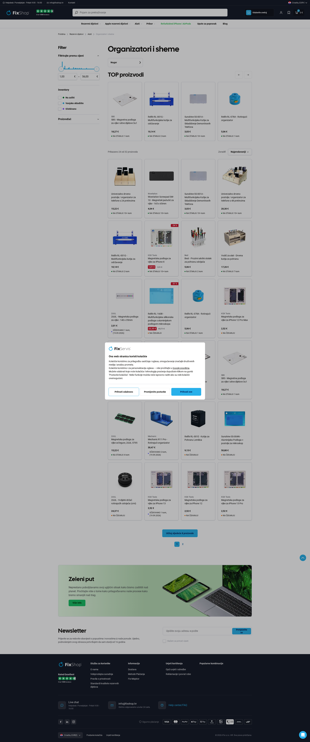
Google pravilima (181, 368)
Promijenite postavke (155, 392)
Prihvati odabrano (124, 392)
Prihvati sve (186, 392)
